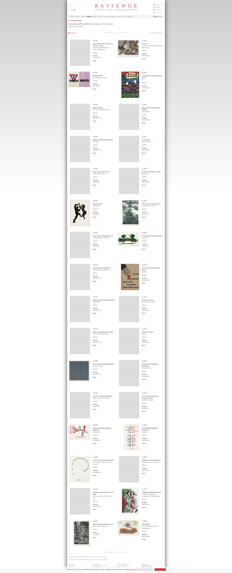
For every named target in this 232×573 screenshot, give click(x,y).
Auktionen (77, 16)
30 (152, 33)
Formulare (118, 16)
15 (149, 33)
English (160, 16)
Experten (112, 16)
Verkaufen (106, 16)
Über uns (130, 16)
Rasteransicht (73, 33)
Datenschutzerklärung (146, 565)
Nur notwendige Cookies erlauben (146, 569)
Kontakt (125, 16)
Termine (83, 16)
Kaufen (101, 16)
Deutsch (155, 16)
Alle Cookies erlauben (160, 569)
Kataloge (88, 16)
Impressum (144, 564)
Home (71, 16)
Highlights (95, 16)
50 (154, 33)
